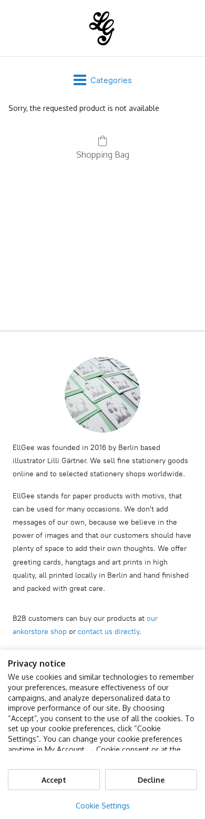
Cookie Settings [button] (103, 805)
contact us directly (108, 631)
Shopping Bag (102, 154)
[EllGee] (103, 28)
